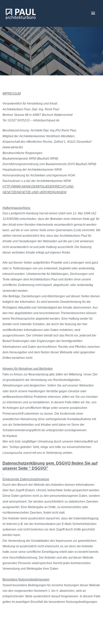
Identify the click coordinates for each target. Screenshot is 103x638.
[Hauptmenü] (93, 13)
